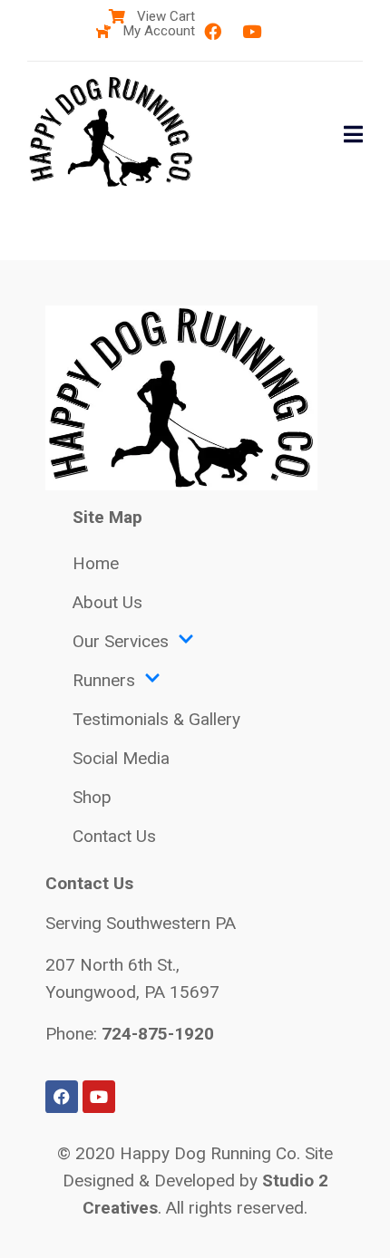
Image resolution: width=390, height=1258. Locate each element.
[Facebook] (212, 32)
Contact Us (114, 836)
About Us (107, 602)
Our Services (121, 641)
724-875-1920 (158, 1033)
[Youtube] (251, 32)
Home (96, 563)
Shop (92, 797)
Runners (104, 680)
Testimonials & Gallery (156, 719)
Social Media (121, 758)
